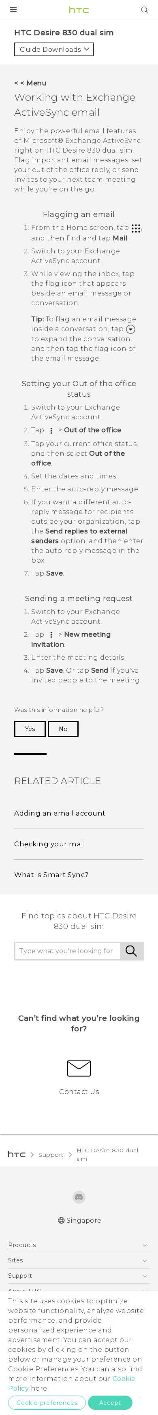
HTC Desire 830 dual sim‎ (108, 1154)
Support (51, 1154)
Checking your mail (49, 844)
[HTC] (79, 10)
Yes (30, 729)
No (63, 729)
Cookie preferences (47, 1403)
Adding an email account (60, 813)
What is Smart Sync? (51, 875)
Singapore (84, 1220)
